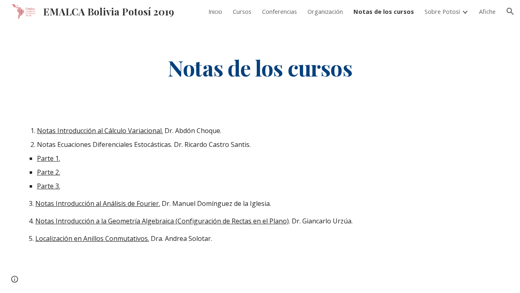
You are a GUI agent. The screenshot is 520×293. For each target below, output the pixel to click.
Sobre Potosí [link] (442, 11)
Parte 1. (48, 158)
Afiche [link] (487, 11)
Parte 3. (48, 185)
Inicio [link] (215, 11)
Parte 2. (48, 172)
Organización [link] (325, 11)
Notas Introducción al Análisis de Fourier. (97, 203)
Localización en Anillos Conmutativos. (92, 238)
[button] (510, 11)
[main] (260, 67)
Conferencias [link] (279, 11)
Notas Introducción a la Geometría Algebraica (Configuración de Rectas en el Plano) (162, 220)
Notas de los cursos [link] (383, 11)
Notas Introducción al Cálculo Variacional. (100, 130)
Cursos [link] (242, 11)
